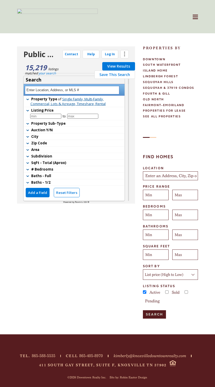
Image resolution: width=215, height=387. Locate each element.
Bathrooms (155, 226)
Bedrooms (154, 206)
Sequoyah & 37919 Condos (168, 88)
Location (153, 168)
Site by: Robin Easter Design (128, 377)
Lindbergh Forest (160, 76)
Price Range (156, 186)
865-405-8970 (91, 355)
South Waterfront (162, 65)
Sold (176, 292)
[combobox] (170, 175)
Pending (152, 301)
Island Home (155, 71)
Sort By (151, 266)
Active (154, 292)
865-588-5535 (43, 355)
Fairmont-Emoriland (163, 105)
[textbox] (171, 176)
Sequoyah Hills (158, 82)
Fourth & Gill (156, 94)
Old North (153, 99)
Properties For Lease (164, 111)
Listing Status (159, 286)
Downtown (154, 59)
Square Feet (156, 246)
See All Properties (162, 116)
